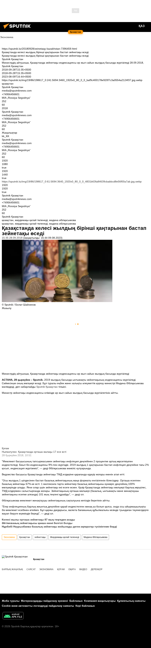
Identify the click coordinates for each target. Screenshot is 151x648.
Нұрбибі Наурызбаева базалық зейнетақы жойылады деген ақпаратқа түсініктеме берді (59, 526)
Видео (83, 569)
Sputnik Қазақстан (47, 386)
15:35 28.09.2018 (12, 237)
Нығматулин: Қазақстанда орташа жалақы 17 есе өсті (34, 451)
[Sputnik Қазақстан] (18, 29)
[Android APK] (13, 616)
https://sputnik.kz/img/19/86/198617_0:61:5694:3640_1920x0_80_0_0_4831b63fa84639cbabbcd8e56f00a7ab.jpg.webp (72, 181)
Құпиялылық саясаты (131, 600)
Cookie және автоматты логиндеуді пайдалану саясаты (38, 605)
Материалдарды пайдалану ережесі (44, 600)
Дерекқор (96, 569)
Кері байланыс (85, 605)
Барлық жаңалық (12, 569)
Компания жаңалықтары (100, 600)
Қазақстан (24, 537)
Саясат (31, 569)
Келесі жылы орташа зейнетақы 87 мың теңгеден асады (38, 519)
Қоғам (5, 448)
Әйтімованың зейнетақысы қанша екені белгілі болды (37, 523)
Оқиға (72, 569)
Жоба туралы (11, 600)
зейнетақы (40, 537)
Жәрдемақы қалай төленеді (64, 537)
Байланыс (76, 600)
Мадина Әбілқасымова (95, 537)
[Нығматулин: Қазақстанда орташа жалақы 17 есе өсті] (57, 444)
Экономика (9, 537)
